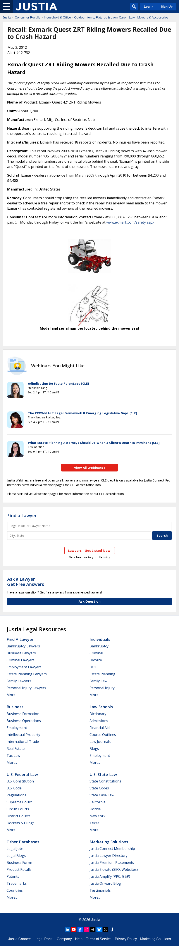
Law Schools (101, 706)
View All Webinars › (89, 467)
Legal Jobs (15, 848)
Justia (7, 17)
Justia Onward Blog (105, 883)
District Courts (18, 816)
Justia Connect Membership (112, 848)
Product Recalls (19, 869)
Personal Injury (102, 687)
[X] (105, 929)
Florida (95, 809)
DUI (93, 667)
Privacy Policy (126, 939)
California (97, 802)
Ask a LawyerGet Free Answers (25, 581)
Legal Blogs (16, 855)
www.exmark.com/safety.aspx (130, 222)
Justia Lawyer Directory (108, 855)
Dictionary (98, 713)
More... (12, 694)
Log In (148, 6)
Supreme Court (19, 802)
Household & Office (57, 17)
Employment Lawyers (24, 667)
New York (97, 816)
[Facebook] (80, 929)
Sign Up (167, 6)
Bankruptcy (99, 646)
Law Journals (100, 741)
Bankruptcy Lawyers (23, 646)
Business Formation (23, 713)
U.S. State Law (103, 774)
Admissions (99, 720)
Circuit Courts (18, 809)
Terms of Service (99, 939)
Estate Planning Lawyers (27, 674)
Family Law (98, 681)
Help (79, 939)
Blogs (94, 748)
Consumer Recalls (27, 17)
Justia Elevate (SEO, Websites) (114, 869)
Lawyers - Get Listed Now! (89, 550)
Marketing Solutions (109, 841)
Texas (94, 823)
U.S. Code (14, 788)
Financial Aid (100, 727)
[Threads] (92, 929)
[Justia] (36, 6)
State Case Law (102, 795)
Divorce (96, 660)
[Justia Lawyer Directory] (111, 929)
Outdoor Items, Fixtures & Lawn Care (100, 17)
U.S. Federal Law (22, 774)
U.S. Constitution (20, 781)
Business (15, 706)
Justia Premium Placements (112, 862)
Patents (13, 876)
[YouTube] (73, 929)
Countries (15, 890)
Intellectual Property (23, 734)
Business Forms (20, 862)
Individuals (100, 639)
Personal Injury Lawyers (26, 687)
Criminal (96, 653)
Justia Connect (19, 939)
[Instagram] (86, 929)
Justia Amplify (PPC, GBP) (110, 876)
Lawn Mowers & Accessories (148, 17)
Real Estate (16, 748)
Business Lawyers (21, 653)
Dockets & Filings (20, 823)
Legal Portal (44, 939)
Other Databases (23, 841)
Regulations (16, 795)
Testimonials (100, 890)
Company (64, 939)
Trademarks (17, 883)
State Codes (99, 788)
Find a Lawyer (22, 515)
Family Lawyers (19, 681)
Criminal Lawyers (20, 660)
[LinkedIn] (67, 929)
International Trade (23, 741)
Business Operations (24, 720)
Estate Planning (102, 674)
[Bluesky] (99, 929)
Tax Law (13, 755)
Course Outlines (103, 734)
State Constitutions (105, 781)
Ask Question (89, 601)
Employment (17, 727)
